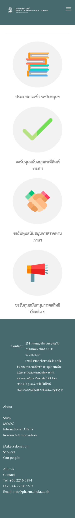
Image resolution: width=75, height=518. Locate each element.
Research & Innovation (20, 435)
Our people (11, 458)
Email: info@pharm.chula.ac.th (43, 361)
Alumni (8, 469)
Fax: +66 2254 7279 (18, 486)
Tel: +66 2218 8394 (17, 480)
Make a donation (15, 446)
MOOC (8, 424)
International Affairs (18, 429)
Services (9, 452)
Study (7, 418)
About (7, 407)
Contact (9, 475)
